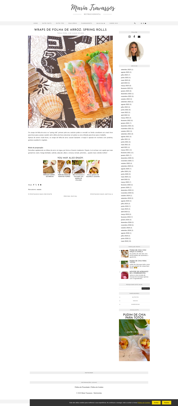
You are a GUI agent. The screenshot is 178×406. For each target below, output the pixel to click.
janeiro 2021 (125, 155)
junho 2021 (124, 142)
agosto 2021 (125, 136)
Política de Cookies (97, 387)
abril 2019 (124, 211)
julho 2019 (124, 203)
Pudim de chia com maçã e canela (138, 251)
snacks (39, 189)
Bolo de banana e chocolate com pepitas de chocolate (78, 177)
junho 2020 (124, 174)
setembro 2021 (126, 134)
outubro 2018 (125, 228)
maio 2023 (124, 80)
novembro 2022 (126, 96)
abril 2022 (124, 115)
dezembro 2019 (126, 190)
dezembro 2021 (126, 126)
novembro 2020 (126, 160)
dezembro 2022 (126, 93)
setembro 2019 (126, 198)
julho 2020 (124, 171)
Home (36, 23)
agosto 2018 (125, 233)
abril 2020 (124, 179)
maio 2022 (124, 112)
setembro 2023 (126, 69)
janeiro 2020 (125, 187)
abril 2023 (124, 83)
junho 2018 (124, 238)
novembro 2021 (126, 128)
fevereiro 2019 (126, 217)
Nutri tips (60, 23)
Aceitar (156, 402)
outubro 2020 (125, 163)
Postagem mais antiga (101, 194)
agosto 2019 (125, 201)
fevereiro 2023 (126, 88)
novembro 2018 (126, 225)
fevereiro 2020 (126, 185)
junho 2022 (124, 110)
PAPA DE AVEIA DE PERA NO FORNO (64, 175)
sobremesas (135, 304)
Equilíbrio (73, 23)
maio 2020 (124, 177)
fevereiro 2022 (126, 120)
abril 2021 (124, 147)
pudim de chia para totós (134, 316)
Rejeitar (166, 402)
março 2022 (125, 118)
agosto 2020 (125, 169)
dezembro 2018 (126, 222)
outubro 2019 (125, 195)
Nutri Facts (47, 23)
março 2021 (125, 150)
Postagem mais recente (40, 194)
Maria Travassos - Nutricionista (91, 393)
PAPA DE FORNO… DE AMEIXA (49, 175)
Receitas (100, 23)
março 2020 (125, 182)
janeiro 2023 (125, 91)
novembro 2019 (126, 193)
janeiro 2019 (125, 219)
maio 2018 (124, 241)
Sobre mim (114, 23)
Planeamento (86, 23)
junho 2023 (124, 77)
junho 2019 (124, 206)
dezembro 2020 (126, 158)
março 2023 (125, 85)
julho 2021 (124, 139)
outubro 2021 (125, 131)
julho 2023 (124, 75)
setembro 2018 (126, 230)
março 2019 (125, 214)
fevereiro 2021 (126, 152)
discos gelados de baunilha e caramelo (93, 175)
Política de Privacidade (82, 387)
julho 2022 (124, 107)
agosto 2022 (125, 104)
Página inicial (70, 196)
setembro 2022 (126, 102)
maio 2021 (124, 144)
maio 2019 (124, 209)
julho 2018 (124, 236)
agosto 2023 (125, 72)
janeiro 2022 (125, 123)
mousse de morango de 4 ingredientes (139, 272)
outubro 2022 (125, 99)
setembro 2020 (126, 166)
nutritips (135, 297)
